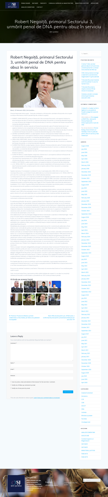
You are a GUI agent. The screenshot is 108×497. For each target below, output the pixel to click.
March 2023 (84, 272)
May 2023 (84, 266)
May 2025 (84, 194)
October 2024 (85, 211)
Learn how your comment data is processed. (47, 398)
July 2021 (84, 337)
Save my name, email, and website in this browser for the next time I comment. (33, 382)
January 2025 (85, 201)
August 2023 (85, 256)
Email (12, 369)
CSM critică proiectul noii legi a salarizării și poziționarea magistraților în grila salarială (90, 75)
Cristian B (84, 108)
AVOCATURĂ (94, 3)
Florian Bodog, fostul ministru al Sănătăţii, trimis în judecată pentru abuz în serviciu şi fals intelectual (90, 131)
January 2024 (85, 240)
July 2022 (84, 298)
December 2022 (86, 282)
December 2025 (86, 172)
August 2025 (85, 185)
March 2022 (84, 311)
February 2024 (85, 237)
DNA (82, 409)
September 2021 (86, 331)
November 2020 (86, 363)
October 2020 (85, 366)
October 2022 (85, 288)
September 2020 (86, 369)
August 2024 (85, 217)
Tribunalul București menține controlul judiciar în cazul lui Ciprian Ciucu (90, 82)
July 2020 (84, 376)
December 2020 (86, 360)
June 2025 (84, 191)
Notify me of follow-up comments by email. (23, 385)
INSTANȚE (35, 3)
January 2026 (85, 168)
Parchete (84, 419)
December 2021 (86, 321)
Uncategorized (85, 422)
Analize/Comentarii (87, 393)
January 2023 (85, 279)
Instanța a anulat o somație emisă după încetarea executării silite (89, 96)
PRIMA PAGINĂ (25, 3)
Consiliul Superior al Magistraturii (61, 3)
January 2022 (85, 318)
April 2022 (84, 308)
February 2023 (85, 275)
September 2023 (86, 253)
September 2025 (86, 181)
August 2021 (85, 334)
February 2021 (85, 353)
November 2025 (86, 175)
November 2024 (86, 207)
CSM (82, 402)
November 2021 (86, 324)
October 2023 (85, 249)
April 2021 (84, 347)
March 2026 (84, 162)
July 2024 (84, 220)
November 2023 (86, 246)
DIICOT (83, 406)
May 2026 (84, 155)
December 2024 (86, 204)
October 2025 (85, 178)
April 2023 (84, 269)
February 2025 (85, 198)
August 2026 (85, 146)
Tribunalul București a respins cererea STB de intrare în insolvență (88, 89)
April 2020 (84, 382)
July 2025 (84, 188)
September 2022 (86, 292)
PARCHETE (43, 3)
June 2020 (84, 379)
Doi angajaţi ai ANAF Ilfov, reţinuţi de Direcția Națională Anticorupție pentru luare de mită (89, 121)
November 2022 (86, 285)
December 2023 (86, 243)
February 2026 (85, 165)
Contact (40, 7)
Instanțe (83, 412)
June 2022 (84, 301)
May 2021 (84, 343)
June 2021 (84, 340)
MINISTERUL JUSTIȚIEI (82, 3)
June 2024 (84, 224)
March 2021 (84, 350)
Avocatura (84, 396)
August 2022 (85, 295)
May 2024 (84, 227)
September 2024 (86, 214)
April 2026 (84, 159)
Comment (13, 343)
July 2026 (84, 149)
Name (12, 363)
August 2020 (85, 373)
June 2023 (84, 262)
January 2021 (85, 356)
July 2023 (84, 259)
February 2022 (85, 314)
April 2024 (84, 230)
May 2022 (84, 305)
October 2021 (85, 327)
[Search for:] (90, 53)
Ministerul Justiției (86, 415)
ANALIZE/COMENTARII (28, 7)
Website (12, 375)
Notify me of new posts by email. (21, 388)
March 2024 (84, 233)
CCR (82, 399)
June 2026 (84, 152)
